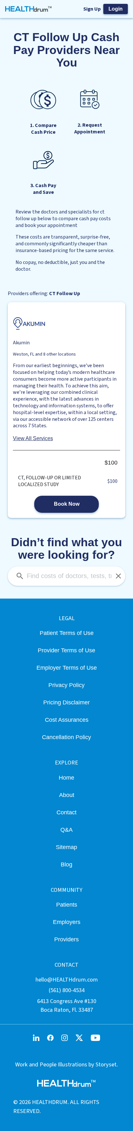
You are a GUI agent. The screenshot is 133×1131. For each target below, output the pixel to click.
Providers (66, 939)
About (66, 795)
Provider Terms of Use (66, 650)
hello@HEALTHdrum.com (67, 979)
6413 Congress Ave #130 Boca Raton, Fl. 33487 (66, 1005)
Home (66, 777)
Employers (66, 921)
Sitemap (66, 847)
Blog (66, 864)
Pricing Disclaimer (66, 702)
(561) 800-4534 (67, 990)
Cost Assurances (66, 719)
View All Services (33, 438)
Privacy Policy (66, 685)
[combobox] (66, 576)
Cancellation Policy (66, 737)
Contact (66, 812)
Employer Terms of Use (66, 667)
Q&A (66, 829)
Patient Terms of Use (67, 632)
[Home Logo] (28, 9)
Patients (66, 904)
